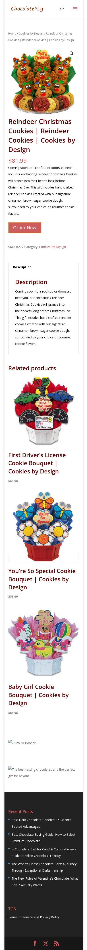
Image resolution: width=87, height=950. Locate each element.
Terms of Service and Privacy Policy (34, 917)
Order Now (24, 228)
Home (12, 33)
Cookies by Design (31, 33)
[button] (72, 53)
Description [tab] (22, 267)
